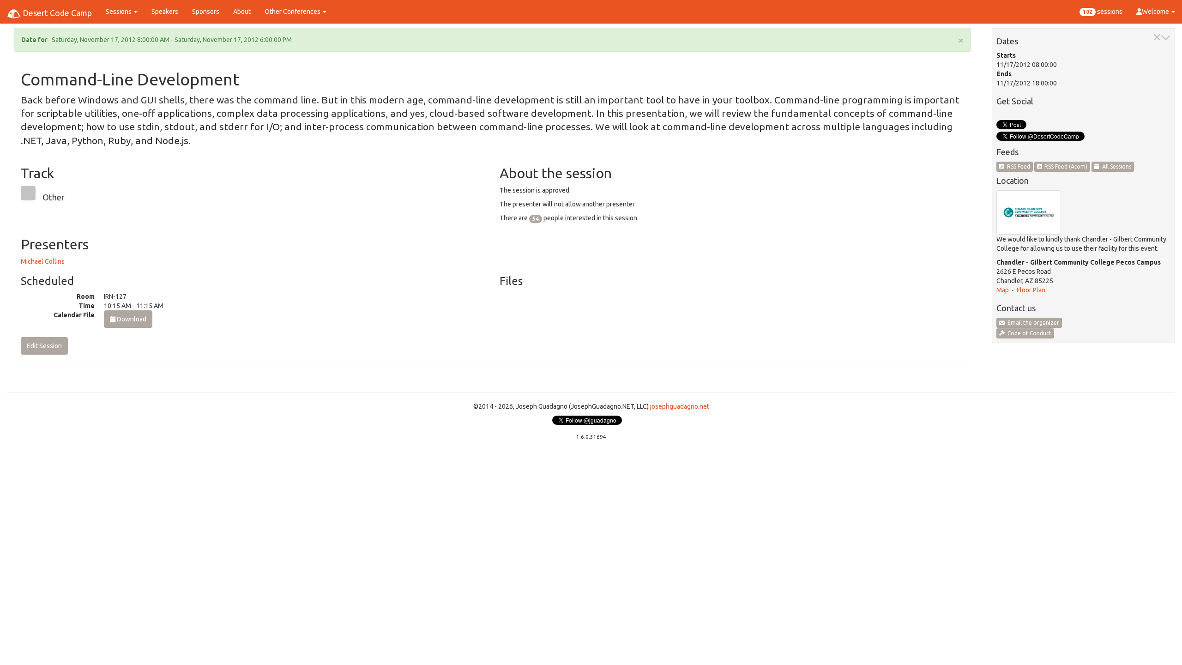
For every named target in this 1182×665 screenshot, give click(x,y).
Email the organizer (1032, 323)
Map (1002, 290)
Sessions (119, 11)
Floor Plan (1031, 290)
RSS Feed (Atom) (1064, 166)
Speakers (164, 11)
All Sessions (1115, 166)
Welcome (1156, 11)
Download (130, 319)
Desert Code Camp (56, 13)
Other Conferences (293, 11)
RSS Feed (1017, 166)
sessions (1102, 11)
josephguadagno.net (679, 406)
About (242, 11)
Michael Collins (43, 261)
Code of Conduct (1028, 333)
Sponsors (205, 11)
